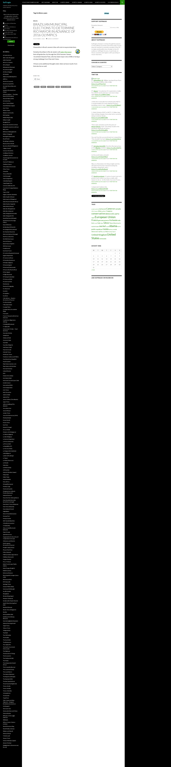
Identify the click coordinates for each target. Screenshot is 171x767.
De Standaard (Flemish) (9, 227)
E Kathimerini (6, 248)
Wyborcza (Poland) (8, 731)
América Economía (8, 81)
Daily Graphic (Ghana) (8, 197)
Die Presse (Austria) (8, 236)
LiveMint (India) (7, 467)
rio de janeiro (66, 86)
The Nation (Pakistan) (8, 674)
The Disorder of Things (9, 653)
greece (106, 220)
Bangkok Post (6, 122)
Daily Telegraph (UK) (8, 216)
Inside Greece (6, 383)
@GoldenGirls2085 (99, 146)
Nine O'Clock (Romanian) (9, 513)
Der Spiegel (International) (10, 229)
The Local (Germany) (8, 669)
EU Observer (6, 288)
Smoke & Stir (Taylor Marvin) (10, 601)
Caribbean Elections (8, 153)
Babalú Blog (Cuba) (8, 117)
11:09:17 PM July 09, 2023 (98, 149)
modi (107, 226)
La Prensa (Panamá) (8, 441)
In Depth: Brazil (64, 2)
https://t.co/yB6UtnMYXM (99, 189)
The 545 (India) (7, 635)
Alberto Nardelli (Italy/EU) (10, 76)
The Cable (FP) (7, 644)
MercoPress (6, 482)
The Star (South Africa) (9, 681)
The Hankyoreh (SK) (8, 658)
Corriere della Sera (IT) (9, 185)
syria (100, 231)
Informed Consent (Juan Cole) (11, 380)
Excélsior (5, 296)
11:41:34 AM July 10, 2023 (98, 119)
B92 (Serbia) (6, 115)
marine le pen (95, 226)
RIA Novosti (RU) (7, 579)
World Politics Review (8, 728)
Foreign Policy (6, 307)
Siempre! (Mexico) (8, 598)
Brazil (35, 21)
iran (92, 223)
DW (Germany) (7, 246)
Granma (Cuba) (7, 340)
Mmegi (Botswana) (8, 484)
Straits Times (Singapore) (9, 609)
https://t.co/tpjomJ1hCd (113, 139)
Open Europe (6, 532)
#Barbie (97, 148)
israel (95, 223)
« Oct (93, 270)
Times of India (6, 686)
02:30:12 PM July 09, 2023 (98, 190)
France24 (5, 313)
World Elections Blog (8, 726)
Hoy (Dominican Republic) (10, 359)
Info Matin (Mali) (7, 378)
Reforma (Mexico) (8, 573)
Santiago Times (7, 584)
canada (118, 209)
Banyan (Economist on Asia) (10, 124)
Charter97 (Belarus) (8, 162)
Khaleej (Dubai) (7, 418)
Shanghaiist (6, 593)
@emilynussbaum (99, 176)
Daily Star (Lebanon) (8, 211)
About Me (55, 2)
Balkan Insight (6, 120)
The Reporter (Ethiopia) (9, 676)
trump (110, 231)
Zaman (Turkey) (7, 743)
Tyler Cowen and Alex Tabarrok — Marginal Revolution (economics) (9, 702)
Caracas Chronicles (8, 150)
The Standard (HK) (8, 679)
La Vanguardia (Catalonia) (9, 451)
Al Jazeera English (7, 69)
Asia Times (6, 108)
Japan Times (6, 402)
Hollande (113, 220)
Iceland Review (7, 371)
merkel (102, 226)
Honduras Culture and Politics (11, 357)
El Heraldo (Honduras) (9, 260)
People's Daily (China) (8, 547)
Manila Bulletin (7, 479)
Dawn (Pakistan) (7, 224)
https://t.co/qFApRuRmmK (99, 169)
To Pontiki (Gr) (6, 693)
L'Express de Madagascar (9, 432)
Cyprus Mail (6, 192)
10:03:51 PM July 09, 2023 (98, 171)
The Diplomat (6, 651)
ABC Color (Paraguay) (8, 57)
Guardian (5, 342)
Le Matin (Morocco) (8, 460)
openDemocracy (7, 534)
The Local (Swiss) (7, 672)
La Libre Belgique (7, 436)
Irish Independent (7, 387)
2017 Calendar (45, 2)
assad (92, 209)
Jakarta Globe (6, 394)
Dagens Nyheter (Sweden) (10, 194)
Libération (5, 465)
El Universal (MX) (7, 279)
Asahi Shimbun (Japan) (9, 105)
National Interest (7, 495)
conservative (98, 213)
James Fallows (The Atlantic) (10, 399)
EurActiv (5, 291)
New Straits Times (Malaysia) (10, 504)
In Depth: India (88, 2)
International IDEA (8, 385)
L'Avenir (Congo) (7, 427)
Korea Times (6, 422)
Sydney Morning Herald (9, 623)
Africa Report (6, 65)
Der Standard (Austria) (9, 232)
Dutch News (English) (8, 243)
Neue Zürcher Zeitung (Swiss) (11, 498)
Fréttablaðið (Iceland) (8, 324)
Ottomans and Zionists (9, 541)
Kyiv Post (5, 425)
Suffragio (7, 2)
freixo (43, 86)
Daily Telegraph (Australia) (10, 213)
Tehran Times (6, 628)
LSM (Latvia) (6, 470)
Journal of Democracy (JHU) (10, 415)
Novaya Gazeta (7, 518)
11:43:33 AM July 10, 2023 (98, 107)
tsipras (114, 231)
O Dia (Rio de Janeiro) (8, 523)
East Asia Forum (7, 251)
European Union (105, 217)
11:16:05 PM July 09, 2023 (98, 141)
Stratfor (5, 612)
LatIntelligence (7, 453)
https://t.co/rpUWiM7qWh (99, 117)
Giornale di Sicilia (7, 333)
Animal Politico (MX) (8, 98)
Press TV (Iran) (7, 561)
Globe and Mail (7, 338)
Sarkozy (111, 229)
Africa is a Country (8, 62)
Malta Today (6, 477)
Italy (98, 223)
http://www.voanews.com (9, 364)
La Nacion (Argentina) (8, 439)
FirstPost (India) (7, 302)
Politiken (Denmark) (8, 557)
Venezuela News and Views (10, 711)
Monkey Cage (6, 486)
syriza (103, 231)
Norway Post (6, 516)
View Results (11, 45)
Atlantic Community (8, 113)
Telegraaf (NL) (6, 630)
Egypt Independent (8, 255)
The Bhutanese (7, 642)
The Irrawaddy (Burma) (9, 667)
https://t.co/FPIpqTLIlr (98, 84)
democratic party (112, 214)
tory (106, 231)
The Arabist (6, 637)
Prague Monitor (7, 559)
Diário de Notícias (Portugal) (10, 234)
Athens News (6, 110)
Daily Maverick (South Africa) (10, 201)
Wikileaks (5, 720)
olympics (51, 86)
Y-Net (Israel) (6, 736)
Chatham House (7, 164)
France (94, 220)
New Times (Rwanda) (8, 506)
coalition (104, 211)
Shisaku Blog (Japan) (8, 596)
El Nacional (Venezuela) (9, 267)
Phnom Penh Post (7, 550)
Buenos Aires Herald (8, 143)
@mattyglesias (96, 126)
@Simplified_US (98, 80)
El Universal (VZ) (7, 281)
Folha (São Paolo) (7, 304)
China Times (6, 169)
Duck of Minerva (7, 241)
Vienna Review (7, 713)
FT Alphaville (6, 326)
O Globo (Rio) (6, 525)
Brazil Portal (6, 139)
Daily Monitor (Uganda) (9, 204)
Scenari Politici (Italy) (8, 586)
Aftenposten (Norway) (9, 67)
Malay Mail (6, 474)
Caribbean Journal (7, 155)
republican (99, 229)
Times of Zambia (7, 691)
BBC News (6, 129)
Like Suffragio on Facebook (102, 278)
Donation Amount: (97, 25)
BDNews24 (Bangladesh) (9, 131)
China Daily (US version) (9, 166)
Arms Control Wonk (8, 103)
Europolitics (6, 293)
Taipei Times (6, 625)
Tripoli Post (6, 698)
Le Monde (5, 463)
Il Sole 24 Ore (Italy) (8, 375)
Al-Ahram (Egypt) (7, 72)
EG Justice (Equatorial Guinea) (11, 253)
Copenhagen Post (7, 183)
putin (93, 229)
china (99, 211)
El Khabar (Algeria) (8, 262)
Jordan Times (6, 413)
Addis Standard (7, 60)
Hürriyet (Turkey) (7, 368)
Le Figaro (5, 458)
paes (58, 86)
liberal (111, 223)
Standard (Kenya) (7, 607)
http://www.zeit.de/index (9, 366)
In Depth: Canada (77, 2)
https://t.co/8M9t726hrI (102, 94)
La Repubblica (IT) (7, 446)
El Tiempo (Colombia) (8, 277)
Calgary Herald (7, 148)
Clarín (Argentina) (7, 178)
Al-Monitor (6, 74)
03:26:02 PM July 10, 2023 (98, 85)
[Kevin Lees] (95, 78)
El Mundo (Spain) (7, 265)
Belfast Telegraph (7, 134)
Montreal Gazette (7, 489)
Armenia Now (6, 101)
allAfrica (5, 79)
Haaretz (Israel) (7, 349)
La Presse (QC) (7, 444)
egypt (92, 217)
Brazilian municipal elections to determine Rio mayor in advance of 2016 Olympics (54, 29)
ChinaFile (5, 171)
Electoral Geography (8, 286)
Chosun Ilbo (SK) (7, 174)
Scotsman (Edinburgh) (9, 589)
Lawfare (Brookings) (8, 455)
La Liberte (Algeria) (8, 434)
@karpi (96, 91)
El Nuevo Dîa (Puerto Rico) (10, 269)
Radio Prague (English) (9, 568)
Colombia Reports (7, 181)
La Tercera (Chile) (7, 448)
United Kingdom (99, 234)
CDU (92, 211)
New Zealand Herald (8, 509)
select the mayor (66, 52)
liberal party (117, 223)
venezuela (103, 238)
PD (118, 226)
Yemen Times (6, 738)
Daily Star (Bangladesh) (9, 208)
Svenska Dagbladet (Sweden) (10, 621)
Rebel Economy (7, 570)
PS (120, 226)
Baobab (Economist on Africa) (11, 127)
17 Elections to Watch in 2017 (30, 2)
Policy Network (7, 552)
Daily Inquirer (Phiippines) (10, 199)
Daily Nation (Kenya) (8, 206)
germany (101, 220)
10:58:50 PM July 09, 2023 (98, 158)
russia (105, 229)
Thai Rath (5, 633)
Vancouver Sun (7, 708)
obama (113, 226)
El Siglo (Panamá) (7, 274)
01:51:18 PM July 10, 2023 (98, 96)
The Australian (7, 640)
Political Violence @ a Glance (10, 554)
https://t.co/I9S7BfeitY (114, 105)
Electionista (6, 284)
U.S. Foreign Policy (113, 2)
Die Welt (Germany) (8, 239)
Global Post (6, 335)
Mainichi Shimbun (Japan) (9, 472)
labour (107, 223)
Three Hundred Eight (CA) (10, 683)
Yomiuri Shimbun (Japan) (9, 740)
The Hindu (6, 660)
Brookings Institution (8, 141)
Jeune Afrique (6, 410)
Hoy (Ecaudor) (7, 361)
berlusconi (102, 209)
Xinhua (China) (7, 733)
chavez (96, 211)
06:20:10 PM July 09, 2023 (98, 181)
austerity (97, 209)
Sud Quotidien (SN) (8, 614)
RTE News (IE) (6, 582)
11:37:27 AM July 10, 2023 (98, 132)
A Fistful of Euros (7, 55)
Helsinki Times (7, 352)
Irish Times (6, 390)
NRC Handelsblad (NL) (9, 521)
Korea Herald (6, 420)
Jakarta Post (6, 397)
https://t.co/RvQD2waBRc (99, 130)
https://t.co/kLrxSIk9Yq (114, 148)
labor (102, 223)
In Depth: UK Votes (100, 2)
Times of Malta (7, 688)
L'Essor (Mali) (6, 429)
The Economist (7, 656)
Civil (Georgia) (6, 176)
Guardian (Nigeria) (8, 345)
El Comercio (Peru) (8, 258)
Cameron (110, 208)
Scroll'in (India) (7, 591)
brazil (37, 86)
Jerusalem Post (7, 408)
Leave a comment (53, 38)
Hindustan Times (7, 354)
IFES (4, 373)
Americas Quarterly (8, 83)
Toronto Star (6, 695)
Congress (109, 211)
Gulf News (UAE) (7, 347)
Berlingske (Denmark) (9, 136)
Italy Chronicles (7, 392)
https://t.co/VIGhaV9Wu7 (99, 157)
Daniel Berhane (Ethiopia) (9, 218)
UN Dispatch (6, 706)
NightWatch (6, 511)
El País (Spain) (6, 272)
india (119, 220)
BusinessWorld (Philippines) (10, 146)
